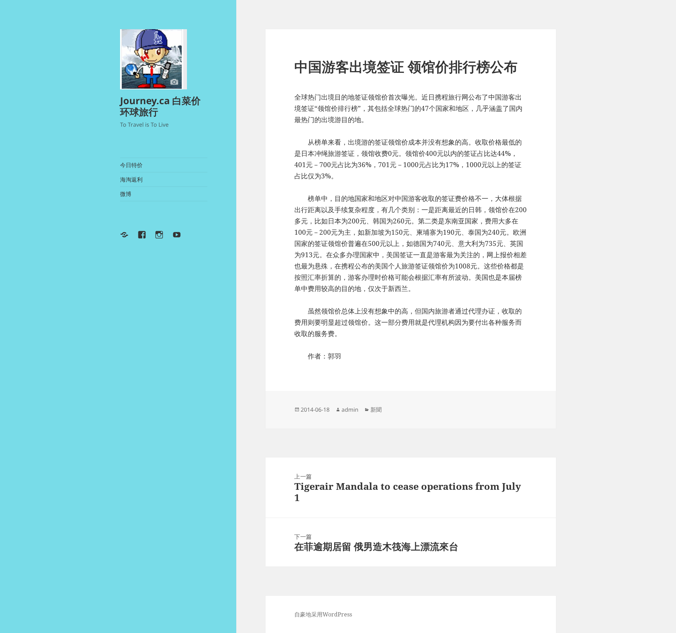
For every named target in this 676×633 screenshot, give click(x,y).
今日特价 (131, 165)
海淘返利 (131, 179)
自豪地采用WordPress (323, 614)
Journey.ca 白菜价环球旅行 (160, 106)
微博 (125, 194)
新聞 (376, 409)
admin (350, 409)
